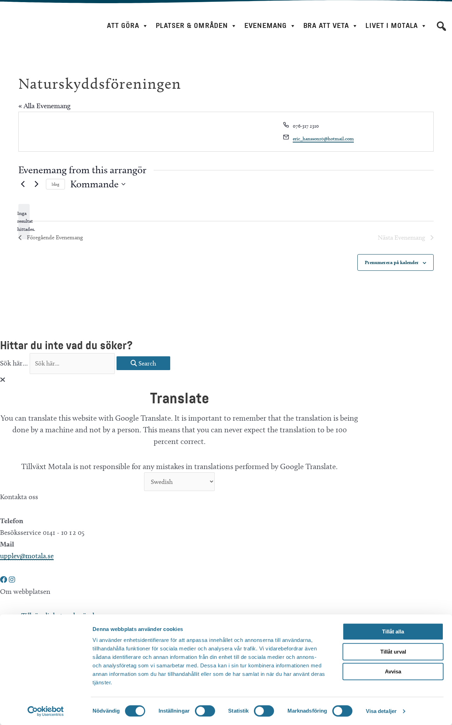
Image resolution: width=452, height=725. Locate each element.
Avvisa (393, 671)
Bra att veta (326, 26)
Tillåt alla (393, 631)
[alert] (24, 221)
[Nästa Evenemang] (36, 184)
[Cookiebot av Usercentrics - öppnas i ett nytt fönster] (46, 711)
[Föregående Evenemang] (22, 184)
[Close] (2, 379)
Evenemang (265, 26)
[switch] (205, 711)
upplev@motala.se (27, 555)
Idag (55, 184)
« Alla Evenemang (44, 105)
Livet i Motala (391, 26)
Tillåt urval (393, 652)
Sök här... (15, 363)
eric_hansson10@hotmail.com (323, 139)
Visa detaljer (381, 711)
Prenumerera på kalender (392, 262)
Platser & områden (192, 26)
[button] (441, 26)
